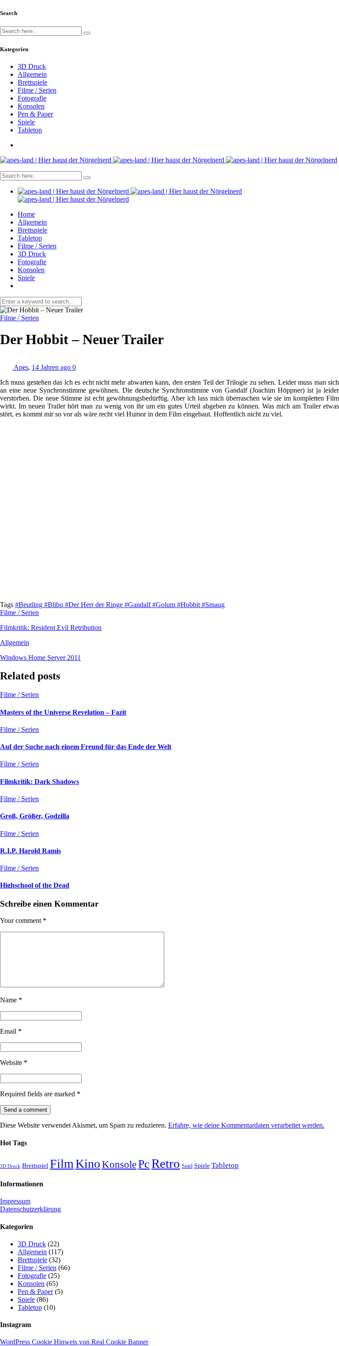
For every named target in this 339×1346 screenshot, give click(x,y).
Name (11, 1000)
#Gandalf (138, 604)
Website (13, 1062)
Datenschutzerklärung (30, 1209)
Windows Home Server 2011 (40, 657)
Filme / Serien (37, 90)
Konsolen (31, 106)
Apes (21, 367)
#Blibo (54, 604)
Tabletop (30, 130)
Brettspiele (32, 82)
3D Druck (32, 66)
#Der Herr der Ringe (94, 604)
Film (62, 1163)
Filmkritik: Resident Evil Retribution (51, 627)
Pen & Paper (35, 114)
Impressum (15, 1201)
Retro (165, 1163)
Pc (144, 1164)
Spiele (26, 122)
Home (26, 214)
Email (11, 1031)
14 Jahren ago (52, 367)
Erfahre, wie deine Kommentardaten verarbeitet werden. (246, 1125)
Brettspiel (35, 1165)
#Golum (164, 604)
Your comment (23, 920)
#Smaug (213, 604)
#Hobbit (189, 604)
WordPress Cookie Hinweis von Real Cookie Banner (74, 1342)
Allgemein (32, 74)
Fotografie (32, 98)
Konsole (119, 1164)
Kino (87, 1163)
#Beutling (29, 604)
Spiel (187, 1166)
